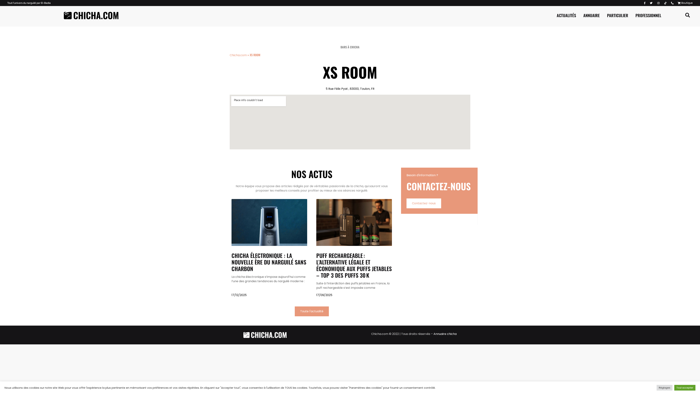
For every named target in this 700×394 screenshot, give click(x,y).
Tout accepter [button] (684, 387)
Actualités (566, 15)
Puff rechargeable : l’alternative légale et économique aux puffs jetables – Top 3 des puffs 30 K (354, 265)
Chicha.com (238, 55)
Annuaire (591, 15)
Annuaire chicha (445, 334)
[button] (687, 15)
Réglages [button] (664, 387)
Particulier (617, 15)
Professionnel (648, 15)
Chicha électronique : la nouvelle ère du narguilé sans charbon (269, 262)
